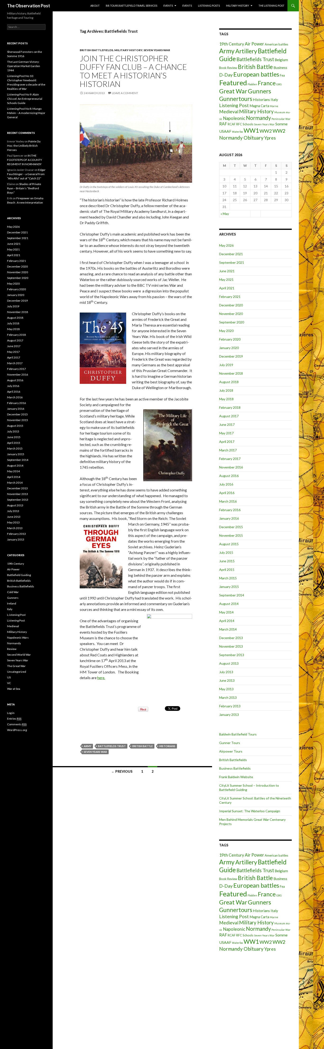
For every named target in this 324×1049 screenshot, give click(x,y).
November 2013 (231, 646)
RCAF (232, 124)
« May (225, 214)
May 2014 (226, 612)
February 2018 (230, 407)
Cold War (13, 592)
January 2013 (229, 715)
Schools (248, 124)
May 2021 (226, 279)
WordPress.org (17, 730)
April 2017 (226, 442)
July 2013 (226, 672)
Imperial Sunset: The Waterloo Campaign (249, 811)
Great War (233, 91)
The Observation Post (28, 5)
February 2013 (230, 706)
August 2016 (229, 476)
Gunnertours (235, 98)
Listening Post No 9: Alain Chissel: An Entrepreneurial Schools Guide (24, 99)
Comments (17, 724)
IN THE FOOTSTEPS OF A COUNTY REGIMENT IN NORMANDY (24, 160)
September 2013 (231, 655)
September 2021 (231, 262)
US (9, 677)
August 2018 (229, 382)
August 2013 (229, 663)
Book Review (228, 68)
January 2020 (229, 348)
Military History (237, 5)
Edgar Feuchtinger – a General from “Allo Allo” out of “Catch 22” (26, 174)
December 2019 (231, 356)
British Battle (142, 746)
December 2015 (231, 527)
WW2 (265, 131)
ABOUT (95, 5)
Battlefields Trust (112, 746)
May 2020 (226, 331)
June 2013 (227, 680)
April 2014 (226, 621)
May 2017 (226, 433)
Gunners (259, 91)
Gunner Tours (229, 743)
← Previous (122, 771)
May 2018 (226, 399)
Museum (279, 112)
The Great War (16, 666)
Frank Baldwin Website (236, 777)
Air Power (254, 43)
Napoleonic (234, 118)
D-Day (226, 74)
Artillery (246, 50)
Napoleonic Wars (18, 637)
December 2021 (231, 254)
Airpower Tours (230, 751)
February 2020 (230, 339)
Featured (233, 82)
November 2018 (231, 373)
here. (101, 677)
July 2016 (226, 484)
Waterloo (237, 131)
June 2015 (227, 561)
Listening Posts (209, 5)
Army (87, 746)
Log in (10, 713)
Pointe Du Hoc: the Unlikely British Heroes (24, 146)
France (267, 82)
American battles (276, 44)
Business (280, 68)
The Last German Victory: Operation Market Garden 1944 (23, 66)
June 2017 (227, 424)
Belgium (281, 59)
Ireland (11, 603)
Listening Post (234, 105)
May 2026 (226, 245)
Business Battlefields (235, 768)
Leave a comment (125, 93)
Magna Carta (259, 106)
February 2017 (230, 459)
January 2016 (229, 518)
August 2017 (229, 416)
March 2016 (228, 501)
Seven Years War (156, 50)
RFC (239, 124)
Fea (282, 75)
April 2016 (226, 493)
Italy (274, 99)
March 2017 (228, 450)
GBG (279, 84)
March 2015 (228, 578)
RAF (223, 123)
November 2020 (231, 314)
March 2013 (228, 697)
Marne (274, 106)
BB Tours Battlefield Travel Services (131, 5)
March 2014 (228, 629)
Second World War (19, 654)
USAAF (225, 131)
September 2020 (231, 322)
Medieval (228, 111)
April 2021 (226, 288)
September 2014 (231, 595)
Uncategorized (16, 671)
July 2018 (226, 390)
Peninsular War (281, 118)
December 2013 (231, 638)
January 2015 (229, 587)
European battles (256, 74)
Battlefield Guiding (19, 575)
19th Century (231, 43)
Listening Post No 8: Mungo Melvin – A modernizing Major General (26, 113)
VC (9, 683)
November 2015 (231, 535)
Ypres (270, 138)
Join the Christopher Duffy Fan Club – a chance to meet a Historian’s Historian (133, 71)
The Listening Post (271, 5)
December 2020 (231, 305)
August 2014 (229, 604)
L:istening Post (16, 615)
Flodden (252, 84)
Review (11, 649)
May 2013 (226, 689)
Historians (167, 746)
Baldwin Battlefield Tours (238, 734)
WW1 (251, 130)
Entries (14, 718)
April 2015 (226, 570)
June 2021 (227, 271)
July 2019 (226, 365)
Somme (281, 124)
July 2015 (226, 552)
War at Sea (13, 688)
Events (168, 5)
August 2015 (229, 544)
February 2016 (230, 510)
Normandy (258, 118)
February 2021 (230, 297)
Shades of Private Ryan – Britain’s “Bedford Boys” (24, 188)
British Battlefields (96, 50)
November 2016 (231, 467)
